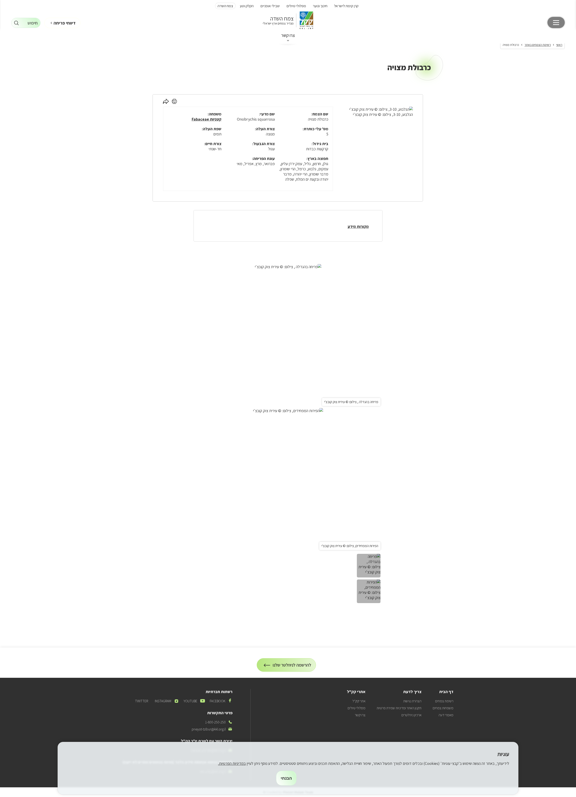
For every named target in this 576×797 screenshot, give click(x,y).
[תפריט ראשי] (556, 22)
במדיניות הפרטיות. (232, 763)
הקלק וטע (247, 5)
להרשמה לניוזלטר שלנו (292, 667)
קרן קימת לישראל (346, 5)
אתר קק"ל (358, 701)
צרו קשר (288, 35)
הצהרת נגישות (412, 701)
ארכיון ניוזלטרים (411, 715)
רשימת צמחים (444, 701)
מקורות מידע (358, 226)
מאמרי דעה (446, 715)
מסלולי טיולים (296, 5)
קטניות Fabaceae (206, 119)
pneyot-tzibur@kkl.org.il (212, 729)
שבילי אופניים (270, 5)
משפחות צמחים (443, 708)
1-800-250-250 (218, 722)
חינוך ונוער (320, 5)
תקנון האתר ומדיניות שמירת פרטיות (399, 708)
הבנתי (286, 778)
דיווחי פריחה (65, 23)
